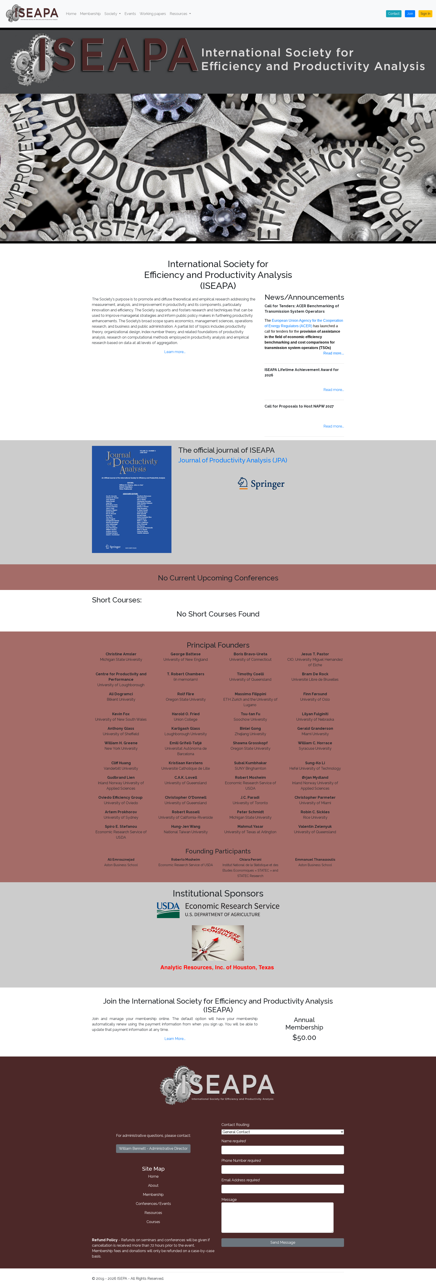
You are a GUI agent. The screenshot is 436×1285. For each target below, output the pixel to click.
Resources (153, 1213)
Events (130, 14)
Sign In (425, 13)
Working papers (153, 14)
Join (410, 13)
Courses (153, 1222)
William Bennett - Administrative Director (153, 1148)
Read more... (333, 353)
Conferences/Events (153, 1203)
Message (229, 1199)
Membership (90, 14)
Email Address (240, 1180)
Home (71, 14)
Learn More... (175, 1039)
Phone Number (241, 1160)
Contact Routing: (235, 1125)
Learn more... (175, 352)
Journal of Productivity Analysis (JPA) (232, 460)
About (153, 1185)
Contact (393, 13)
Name (233, 1141)
